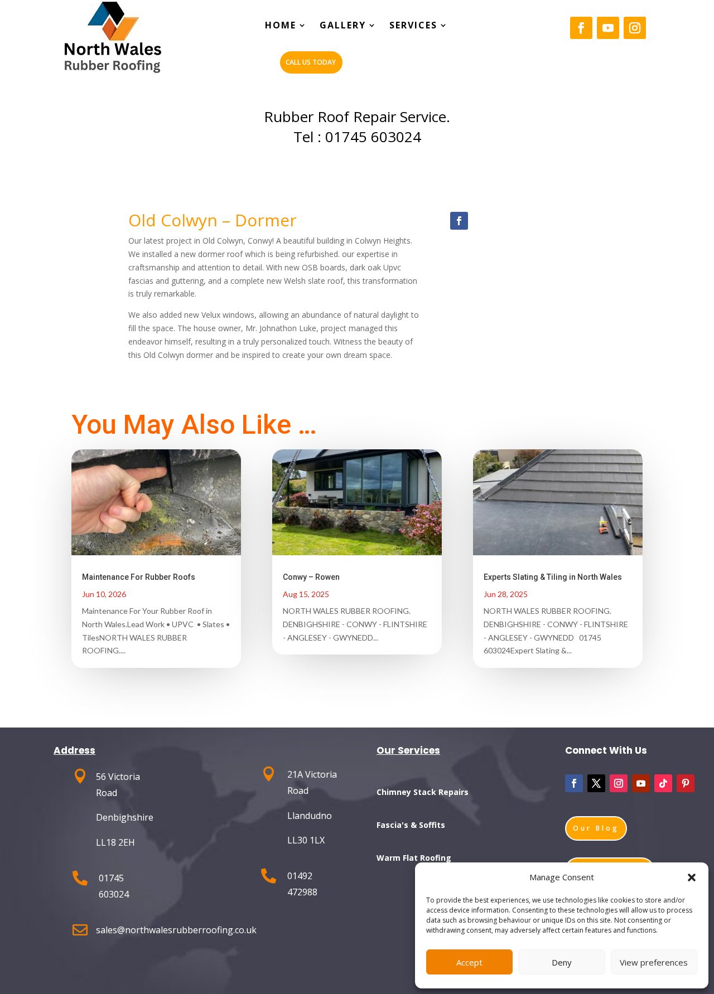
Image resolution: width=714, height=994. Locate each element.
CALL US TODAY (311, 62)
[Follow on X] (596, 783)
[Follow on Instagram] (635, 28)
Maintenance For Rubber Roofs (138, 577)
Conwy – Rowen (311, 577)
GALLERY (343, 26)
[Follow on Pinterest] (685, 783)
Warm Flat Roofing (414, 857)
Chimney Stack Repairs (423, 792)
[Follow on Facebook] (581, 28)
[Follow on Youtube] (608, 28)
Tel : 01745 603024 (357, 137)
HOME (280, 26)
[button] (691, 877)
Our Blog (596, 828)
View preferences (654, 962)
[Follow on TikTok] (663, 783)
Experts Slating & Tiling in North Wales (553, 577)
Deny (562, 962)
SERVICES (413, 26)
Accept (469, 962)
